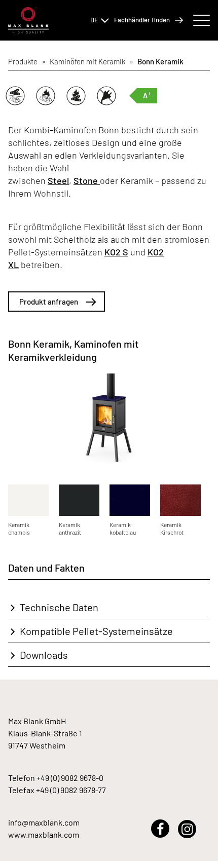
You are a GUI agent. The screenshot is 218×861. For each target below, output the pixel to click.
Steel (58, 180)
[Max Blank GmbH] (28, 20)
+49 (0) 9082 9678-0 (70, 777)
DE (94, 20)
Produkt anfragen (48, 301)
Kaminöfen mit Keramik (87, 61)
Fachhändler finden (142, 20)
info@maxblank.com (44, 822)
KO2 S (116, 251)
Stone (87, 180)
